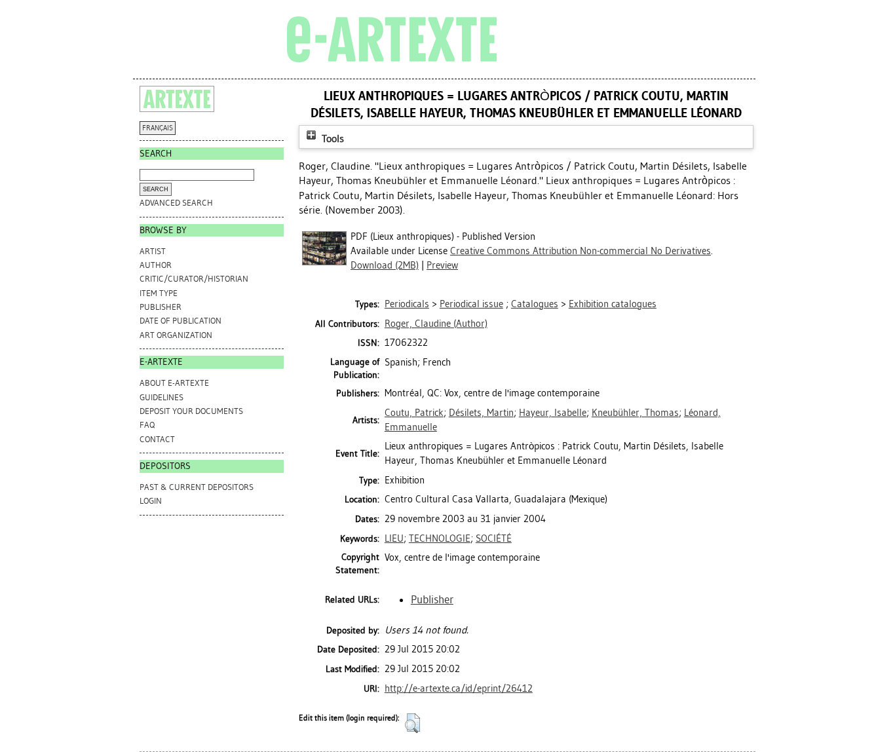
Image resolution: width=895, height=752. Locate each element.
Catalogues (534, 304)
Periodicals (407, 304)
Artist (153, 251)
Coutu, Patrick (414, 413)
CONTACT (157, 439)
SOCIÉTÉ (494, 538)
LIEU (394, 538)
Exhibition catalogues (613, 304)
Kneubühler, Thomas (635, 413)
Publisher (160, 307)
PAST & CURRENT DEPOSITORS (197, 487)
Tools (331, 138)
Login (151, 501)
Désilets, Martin (481, 413)
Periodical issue (471, 304)
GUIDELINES (161, 397)
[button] (412, 723)
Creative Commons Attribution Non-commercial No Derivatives (580, 251)
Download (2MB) (385, 265)
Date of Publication (180, 321)
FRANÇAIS (157, 128)
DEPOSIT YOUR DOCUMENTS (191, 411)
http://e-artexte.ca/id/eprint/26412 (459, 688)
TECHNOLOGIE (439, 538)
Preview (442, 265)
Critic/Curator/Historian (194, 279)
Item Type (159, 293)
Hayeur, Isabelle (552, 413)
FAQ (147, 425)
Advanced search (176, 203)
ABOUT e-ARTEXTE (174, 383)
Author (156, 265)
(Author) (436, 323)
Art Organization (176, 335)
